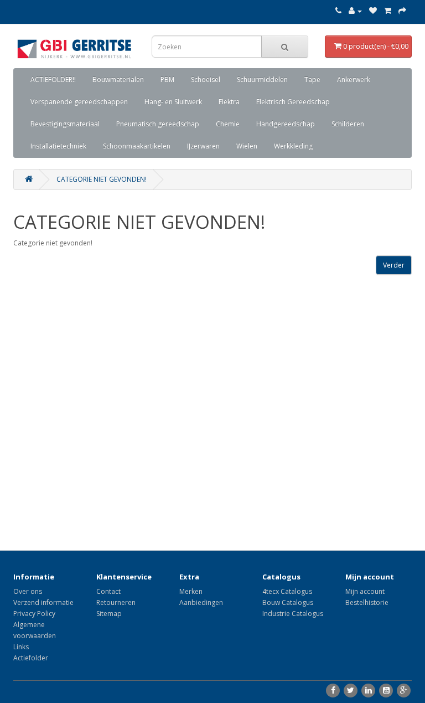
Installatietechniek (58, 146)
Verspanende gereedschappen (79, 101)
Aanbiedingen (201, 602)
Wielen (246, 146)
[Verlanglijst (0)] (373, 11)
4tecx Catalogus (287, 591)
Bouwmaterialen (118, 79)
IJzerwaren (203, 146)
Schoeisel (205, 79)
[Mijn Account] (355, 11)
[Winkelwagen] (387, 11)
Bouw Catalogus (287, 602)
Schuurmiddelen (262, 79)
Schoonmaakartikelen (136, 146)
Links (21, 646)
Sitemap (109, 613)
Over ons (27, 591)
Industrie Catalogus (292, 613)
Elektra (229, 101)
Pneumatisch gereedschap (157, 124)
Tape (312, 79)
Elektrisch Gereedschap (293, 101)
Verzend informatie (43, 602)
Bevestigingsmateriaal (65, 124)
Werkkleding (293, 146)
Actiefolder (30, 658)
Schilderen (347, 124)
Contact (108, 591)
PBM (167, 79)
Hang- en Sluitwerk (173, 101)
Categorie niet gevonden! (101, 179)
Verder (394, 265)
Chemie (228, 124)
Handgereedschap (285, 124)
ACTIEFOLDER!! (53, 79)
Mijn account (365, 591)
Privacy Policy (34, 613)
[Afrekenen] (402, 11)
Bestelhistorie (366, 602)
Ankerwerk (353, 79)
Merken (191, 591)
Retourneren (116, 602)
